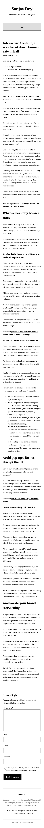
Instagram (21, 811)
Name (7, 735)
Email (6, 745)
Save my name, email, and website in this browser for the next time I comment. (22, 769)
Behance (35, 811)
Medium (28, 811)
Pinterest (21, 813)
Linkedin (14, 811)
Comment (8, 708)
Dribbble (14, 813)
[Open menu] (22, 26)
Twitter (7, 811)
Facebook (29, 813)
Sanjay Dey (22, 9)
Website (7, 756)
